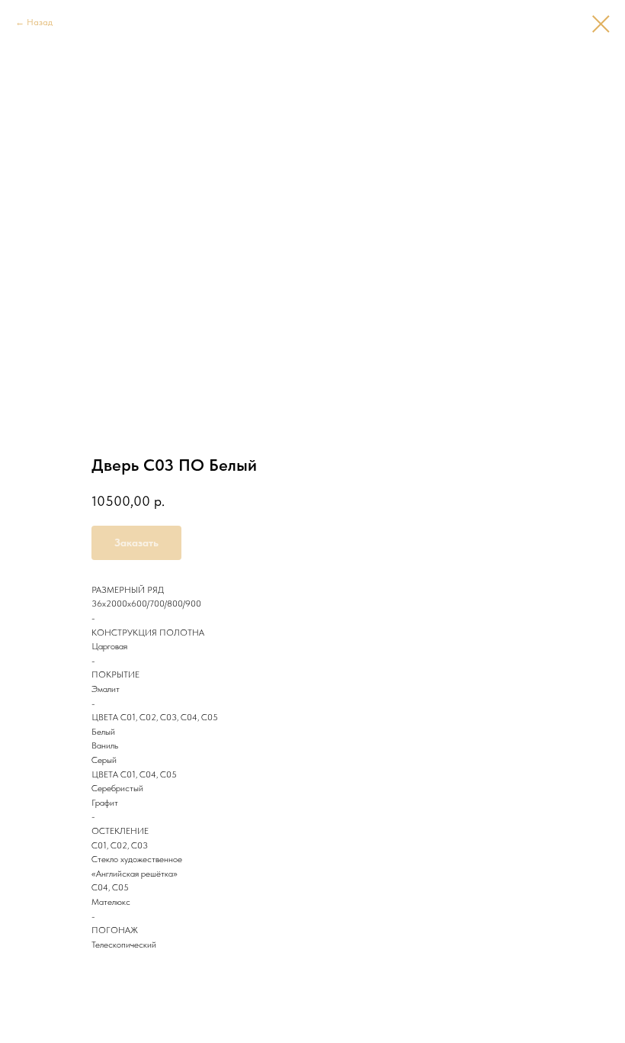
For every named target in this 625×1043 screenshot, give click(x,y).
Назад (40, 22)
